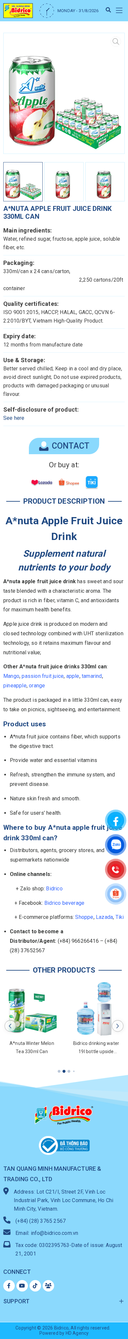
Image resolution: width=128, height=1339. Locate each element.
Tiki (120, 917)
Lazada (104, 917)
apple (72, 676)
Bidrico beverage (64, 903)
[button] (119, 10)
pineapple (15, 685)
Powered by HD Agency (64, 1333)
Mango (11, 676)
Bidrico (54, 888)
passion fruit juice (43, 676)
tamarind (92, 676)
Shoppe (84, 917)
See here (14, 418)
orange (37, 685)
